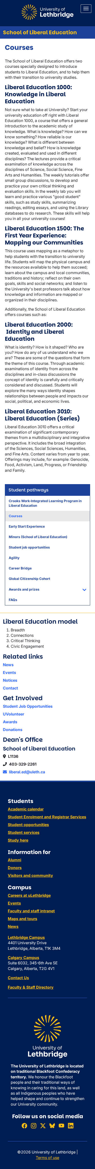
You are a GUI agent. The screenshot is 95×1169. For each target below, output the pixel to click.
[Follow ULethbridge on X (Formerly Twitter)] (43, 1126)
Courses (15, 516)
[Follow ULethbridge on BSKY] (52, 1126)
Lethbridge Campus (26, 937)
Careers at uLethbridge (29, 895)
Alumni (14, 859)
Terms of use (47, 1157)
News (8, 664)
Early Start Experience (27, 526)
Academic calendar (26, 809)
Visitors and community (30, 875)
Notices (10, 680)
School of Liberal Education (40, 32)
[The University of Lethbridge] (47, 1036)
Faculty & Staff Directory (31, 987)
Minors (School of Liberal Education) (38, 537)
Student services (23, 832)
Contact (10, 688)
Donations (12, 729)
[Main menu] (86, 8)
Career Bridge (20, 568)
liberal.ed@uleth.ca (26, 771)
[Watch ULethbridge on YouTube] (61, 1126)
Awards (10, 721)
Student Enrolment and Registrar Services (47, 816)
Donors (15, 867)
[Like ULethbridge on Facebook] (24, 1126)
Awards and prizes (24, 589)
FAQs (13, 600)
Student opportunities (28, 824)
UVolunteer (13, 714)
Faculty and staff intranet (31, 910)
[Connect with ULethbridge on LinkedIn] (71, 1126)
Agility (14, 558)
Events (9, 672)
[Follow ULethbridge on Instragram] (34, 1126)
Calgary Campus (23, 957)
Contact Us (18, 977)
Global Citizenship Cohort (29, 579)
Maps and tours (22, 918)
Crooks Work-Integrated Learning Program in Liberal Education (45, 503)
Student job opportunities (29, 547)
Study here (18, 840)
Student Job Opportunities (28, 706)
